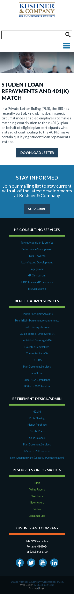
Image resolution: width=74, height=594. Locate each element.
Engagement (37, 269)
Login (42, 588)
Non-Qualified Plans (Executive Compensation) (37, 457)
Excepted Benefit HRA (37, 347)
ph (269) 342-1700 (37, 551)
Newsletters (37, 502)
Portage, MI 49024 (37, 546)
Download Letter (37, 153)
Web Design (26, 584)
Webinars (37, 496)
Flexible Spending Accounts (37, 313)
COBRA (37, 360)
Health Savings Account (37, 327)
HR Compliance (37, 288)
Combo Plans (37, 431)
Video (37, 509)
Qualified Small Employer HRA (37, 333)
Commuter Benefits (37, 353)
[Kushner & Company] (37, 15)
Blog (37, 482)
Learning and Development (37, 262)
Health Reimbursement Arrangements (37, 320)
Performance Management (37, 249)
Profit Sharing (37, 418)
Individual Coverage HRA (37, 340)
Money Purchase (37, 424)
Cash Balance (37, 437)
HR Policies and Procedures (37, 282)
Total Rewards (37, 255)
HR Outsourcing (37, 275)
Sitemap (33, 588)
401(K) (37, 411)
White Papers (37, 489)
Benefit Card (37, 373)
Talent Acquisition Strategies (37, 242)
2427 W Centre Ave (37, 541)
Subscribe (37, 209)
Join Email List (37, 515)
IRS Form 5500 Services (37, 386)
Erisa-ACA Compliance (37, 379)
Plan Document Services (37, 366)
